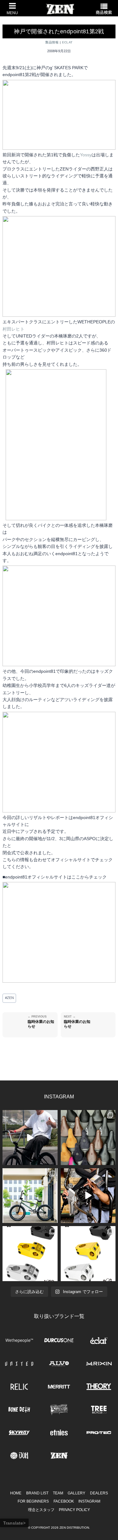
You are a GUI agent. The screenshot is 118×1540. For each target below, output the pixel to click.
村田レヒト (14, 329)
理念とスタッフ (41, 1510)
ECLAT (67, 42)
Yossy (86, 154)
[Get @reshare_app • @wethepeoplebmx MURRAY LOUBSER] (30, 1137)
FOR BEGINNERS (33, 1501)
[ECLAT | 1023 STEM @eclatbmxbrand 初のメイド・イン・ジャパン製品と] (30, 1253)
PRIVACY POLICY (74, 1510)
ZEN (9, 998)
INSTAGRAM (89, 1501)
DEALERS (99, 1493)
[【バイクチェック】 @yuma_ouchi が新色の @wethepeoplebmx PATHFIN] (30, 1195)
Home (15, 1493)
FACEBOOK (63, 1501)
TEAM (58, 1493)
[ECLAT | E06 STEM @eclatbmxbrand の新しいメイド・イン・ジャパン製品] (88, 1253)
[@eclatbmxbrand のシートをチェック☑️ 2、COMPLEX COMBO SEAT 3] (88, 1137)
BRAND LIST (37, 1493)
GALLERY (76, 1493)
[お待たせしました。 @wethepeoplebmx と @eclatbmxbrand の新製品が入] (88, 1195)
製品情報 (52, 42)
